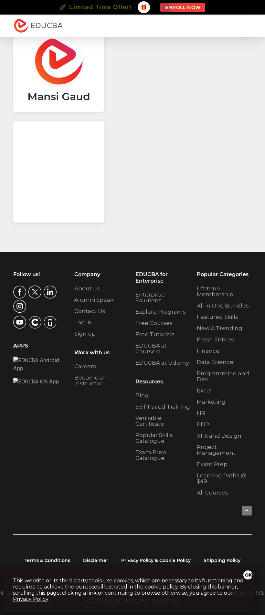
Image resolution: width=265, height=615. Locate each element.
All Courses (212, 492)
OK (248, 575)
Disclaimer (95, 560)
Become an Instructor (90, 380)
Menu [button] (240, 26)
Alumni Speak (93, 300)
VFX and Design (219, 436)
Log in (82, 322)
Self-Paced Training (162, 406)
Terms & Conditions (47, 560)
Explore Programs (160, 311)
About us (87, 288)
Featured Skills (217, 317)
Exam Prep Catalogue (150, 455)
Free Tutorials (155, 334)
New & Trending (219, 328)
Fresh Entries (215, 339)
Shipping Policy (222, 560)
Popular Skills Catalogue (154, 438)
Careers (85, 366)
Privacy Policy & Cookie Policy (156, 560)
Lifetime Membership (215, 291)
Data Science (215, 362)
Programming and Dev (223, 376)
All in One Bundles (223, 305)
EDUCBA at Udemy (162, 363)
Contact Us (89, 311)
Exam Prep (212, 464)
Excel (204, 390)
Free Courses (154, 323)
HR (201, 413)
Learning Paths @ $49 (222, 478)
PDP (203, 424)
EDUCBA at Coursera (151, 348)
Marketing (211, 402)
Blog (142, 395)
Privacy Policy (30, 599)
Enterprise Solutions (150, 297)
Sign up (85, 333)
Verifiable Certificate (149, 421)
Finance (208, 351)
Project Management (216, 450)
